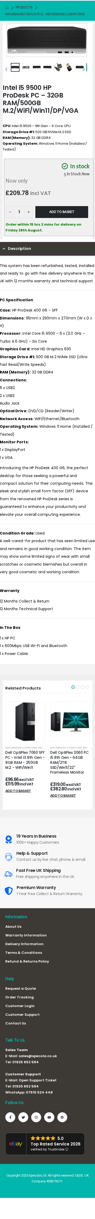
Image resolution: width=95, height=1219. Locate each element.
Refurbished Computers (21, 747)
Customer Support (22, 1014)
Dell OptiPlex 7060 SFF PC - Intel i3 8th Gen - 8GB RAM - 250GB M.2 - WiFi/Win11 (25, 760)
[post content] (25, 721)
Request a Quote (20, 988)
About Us (13, 926)
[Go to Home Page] (6, 7)
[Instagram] (36, 1117)
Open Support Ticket (37, 1080)
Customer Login (20, 1005)
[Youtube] (49, 1117)
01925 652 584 (25, 1062)
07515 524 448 (39, 1092)
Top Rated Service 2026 (55, 1144)
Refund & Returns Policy (27, 961)
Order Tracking (19, 997)
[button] (73, 687)
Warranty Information (26, 935)
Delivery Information (24, 943)
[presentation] (13, 39)
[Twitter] (23, 1117)
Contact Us (15, 1023)
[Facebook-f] (10, 1117)
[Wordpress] (62, 1117)
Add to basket (61, 212)
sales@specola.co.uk (38, 1055)
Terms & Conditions (23, 952)
